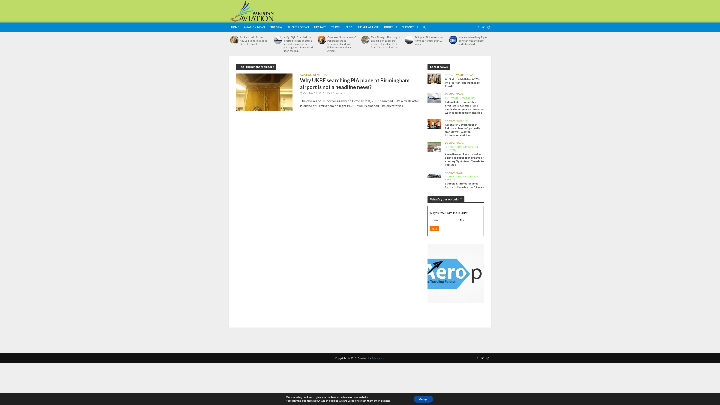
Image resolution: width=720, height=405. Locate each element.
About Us (390, 27)
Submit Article (368, 27)
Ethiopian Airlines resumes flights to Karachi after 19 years (429, 41)
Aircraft (320, 27)
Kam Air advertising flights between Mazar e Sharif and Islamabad (473, 41)
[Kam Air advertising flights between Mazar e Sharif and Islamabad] (453, 40)
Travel (336, 27)
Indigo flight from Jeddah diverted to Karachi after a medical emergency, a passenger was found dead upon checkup (298, 44)
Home (235, 27)
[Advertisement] (423, 10)
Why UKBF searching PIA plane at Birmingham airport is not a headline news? (355, 83)
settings (386, 401)
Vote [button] (434, 228)
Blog (349, 27)
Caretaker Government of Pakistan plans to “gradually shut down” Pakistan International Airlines (341, 44)
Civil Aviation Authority (460, 98)
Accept (423, 399)
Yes (436, 220)
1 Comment (338, 93)
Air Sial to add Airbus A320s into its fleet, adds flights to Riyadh (253, 41)
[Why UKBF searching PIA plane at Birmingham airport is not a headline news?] (264, 92)
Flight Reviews (298, 27)
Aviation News (254, 27)
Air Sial (449, 75)
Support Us (410, 27)
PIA (324, 75)
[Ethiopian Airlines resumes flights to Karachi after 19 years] (409, 40)
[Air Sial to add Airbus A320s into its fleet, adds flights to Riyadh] (234, 40)
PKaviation (378, 358)
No (462, 220)
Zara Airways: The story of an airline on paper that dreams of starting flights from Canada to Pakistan (385, 42)
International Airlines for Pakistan (461, 149)
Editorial (276, 27)
